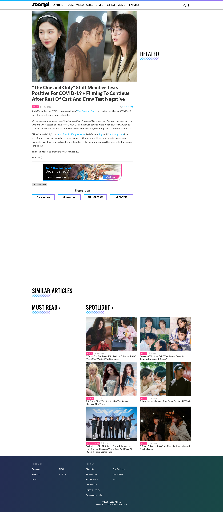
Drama (35, 107)
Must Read (44, 307)
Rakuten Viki (117, 504)
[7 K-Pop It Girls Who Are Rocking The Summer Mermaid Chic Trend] (111, 379)
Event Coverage (93, 443)
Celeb (89, 4)
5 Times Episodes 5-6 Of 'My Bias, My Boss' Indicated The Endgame (165, 447)
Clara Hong (127, 106)
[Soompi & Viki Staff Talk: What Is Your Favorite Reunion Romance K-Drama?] (165, 334)
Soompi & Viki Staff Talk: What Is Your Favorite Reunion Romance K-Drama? (162, 357)
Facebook (44, 197)
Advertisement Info (94, 495)
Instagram (96, 197)
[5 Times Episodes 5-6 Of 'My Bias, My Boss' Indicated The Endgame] (165, 424)
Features (133, 4)
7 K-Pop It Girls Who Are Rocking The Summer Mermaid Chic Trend (107, 402)
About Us (90, 469)
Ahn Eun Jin (64, 134)
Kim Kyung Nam (115, 134)
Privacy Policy (92, 479)
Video (80, 4)
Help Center (118, 474)
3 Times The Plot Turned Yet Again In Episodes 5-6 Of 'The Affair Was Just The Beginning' (111, 357)
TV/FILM (110, 4)
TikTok (61, 469)
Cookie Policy (91, 484)
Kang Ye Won (78, 134)
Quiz (71, 4)
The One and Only (86, 111)
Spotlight (98, 307)
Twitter (70, 197)
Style (99, 4)
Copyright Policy (93, 490)
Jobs (115, 479)
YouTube (62, 474)
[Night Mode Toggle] (188, 6)
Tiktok (122, 197)
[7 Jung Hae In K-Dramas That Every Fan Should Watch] (165, 379)
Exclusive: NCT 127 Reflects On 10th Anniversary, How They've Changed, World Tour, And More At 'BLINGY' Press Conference (109, 449)
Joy (100, 134)
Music (121, 4)
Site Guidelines (119, 469)
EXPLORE (58, 4)
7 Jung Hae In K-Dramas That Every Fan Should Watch (165, 401)
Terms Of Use (91, 474)
